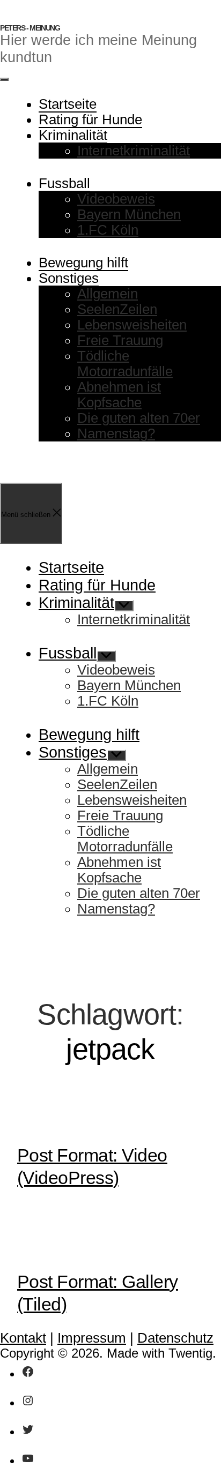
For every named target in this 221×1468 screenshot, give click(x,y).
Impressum (91, 1337)
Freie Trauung (120, 340)
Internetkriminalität (133, 150)
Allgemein (107, 293)
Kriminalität (73, 135)
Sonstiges (69, 278)
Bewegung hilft (83, 262)
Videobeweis (116, 198)
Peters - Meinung (30, 28)
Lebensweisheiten (132, 324)
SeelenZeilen (117, 309)
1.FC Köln (107, 229)
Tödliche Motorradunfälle (125, 363)
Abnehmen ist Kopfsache (119, 394)
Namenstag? (116, 433)
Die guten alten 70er (138, 417)
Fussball (64, 183)
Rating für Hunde (90, 119)
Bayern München (129, 214)
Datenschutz (175, 1337)
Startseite (68, 103)
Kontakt (23, 1337)
